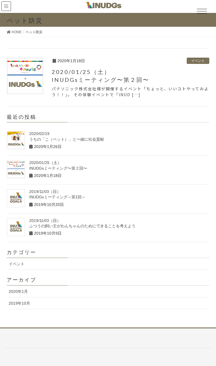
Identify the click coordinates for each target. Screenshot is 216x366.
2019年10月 (19, 303)
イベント (198, 61)
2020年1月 (18, 291)
